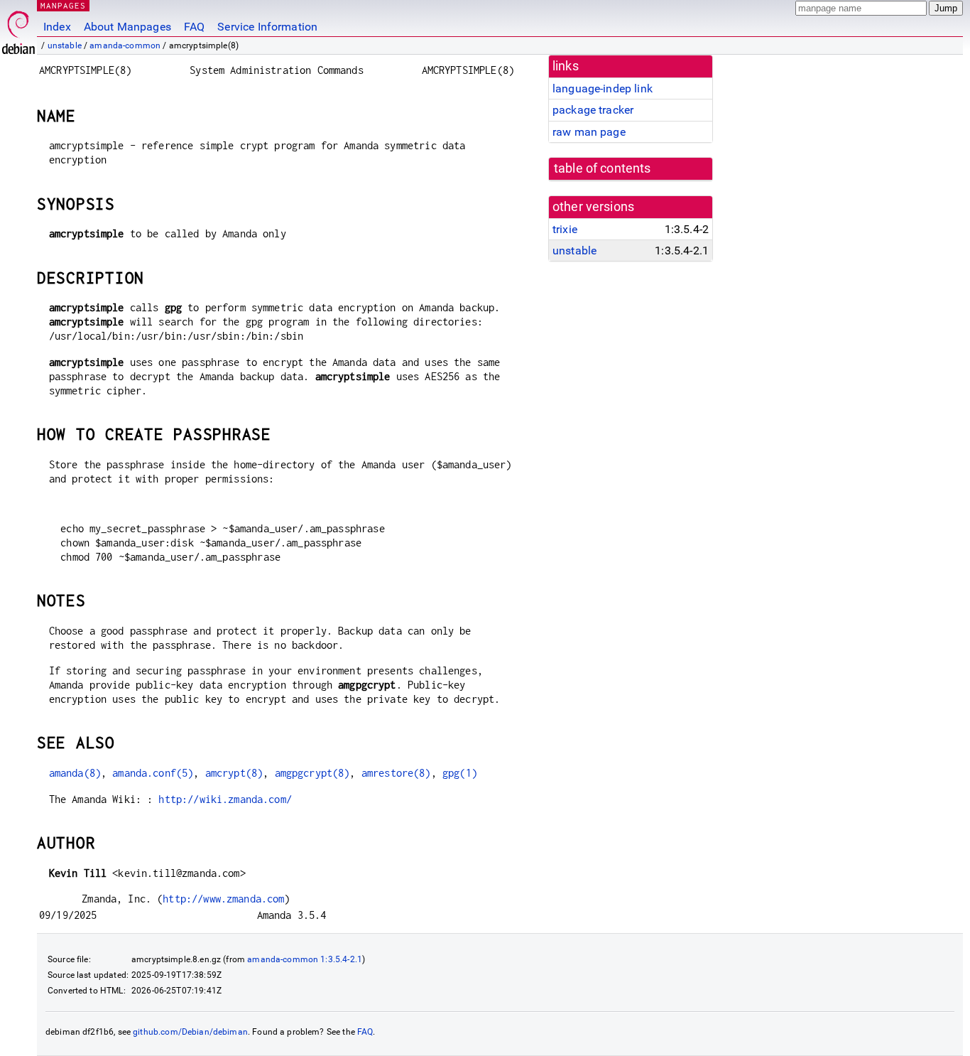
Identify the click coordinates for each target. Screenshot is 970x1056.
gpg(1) (459, 773)
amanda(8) (75, 773)
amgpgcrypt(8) (312, 773)
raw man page (589, 132)
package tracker (592, 110)
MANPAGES (63, 5)
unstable (65, 45)
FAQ (194, 26)
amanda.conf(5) (152, 773)
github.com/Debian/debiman (190, 1032)
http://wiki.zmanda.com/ (224, 799)
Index (57, 26)
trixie (564, 229)
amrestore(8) (396, 773)
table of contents (602, 168)
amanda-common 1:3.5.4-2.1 (304, 959)
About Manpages (127, 26)
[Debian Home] (18, 29)
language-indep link (602, 88)
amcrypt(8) (234, 773)
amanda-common (124, 45)
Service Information (267, 26)
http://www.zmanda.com (223, 899)
